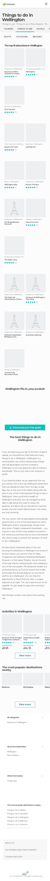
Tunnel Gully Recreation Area (11, 373)
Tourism (8, 29)
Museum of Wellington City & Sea (35, 298)
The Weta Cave (10, 260)
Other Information (15, 776)
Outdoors (22, 36)
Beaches (37, 36)
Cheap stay (12, 781)
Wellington (30, 72)
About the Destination (16, 746)
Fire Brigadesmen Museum (11, 223)
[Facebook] (21, 866)
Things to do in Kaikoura (17, 821)
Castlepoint (31, 147)
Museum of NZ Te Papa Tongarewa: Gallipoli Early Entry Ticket (12, 639)
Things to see (24, 29)
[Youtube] (31, 866)
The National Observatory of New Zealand (12, 298)
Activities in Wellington (17, 611)
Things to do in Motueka (17, 814)
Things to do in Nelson (16, 810)
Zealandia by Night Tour (31, 639)
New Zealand (13, 755)
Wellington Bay (10, 185)
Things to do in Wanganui (18, 817)
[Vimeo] (28, 866)
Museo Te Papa (32, 185)
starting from (7, 645)
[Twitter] (24, 866)
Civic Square (9, 109)
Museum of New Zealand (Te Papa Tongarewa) (11, 73)
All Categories (13, 717)
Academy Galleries (34, 335)
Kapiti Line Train (11, 147)
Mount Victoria (32, 222)
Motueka (28, 687)
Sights (7, 36)
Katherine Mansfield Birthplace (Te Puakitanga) (12, 336)
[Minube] (9, 4)
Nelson (6, 687)
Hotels (41, 29)
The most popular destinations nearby (22, 668)
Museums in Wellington (17, 722)
